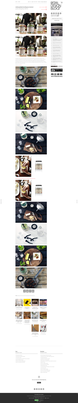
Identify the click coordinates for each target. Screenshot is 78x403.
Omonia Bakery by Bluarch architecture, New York (43, 321)
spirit (32, 295)
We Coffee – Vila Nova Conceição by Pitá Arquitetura (35, 321)
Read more (43, 396)
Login (16, 1)
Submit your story (34, 1)
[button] (29, 398)
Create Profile (56, 20)
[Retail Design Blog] (57, 6)
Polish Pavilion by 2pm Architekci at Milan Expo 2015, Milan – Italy (35, 334)
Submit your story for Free (56, 18)
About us (29, 1)
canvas (21, 295)
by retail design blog (19, 309)
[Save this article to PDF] (33, 291)
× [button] (77, 393)
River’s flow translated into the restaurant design (35, 308)
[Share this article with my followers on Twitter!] (27, 291)
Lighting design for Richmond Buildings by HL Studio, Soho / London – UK (19, 321)
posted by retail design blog (19, 8)
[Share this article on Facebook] (24, 291)
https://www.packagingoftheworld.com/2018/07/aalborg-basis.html (25, 178)
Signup (19, 1)
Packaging (26, 295)
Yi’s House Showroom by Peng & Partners (19, 307)
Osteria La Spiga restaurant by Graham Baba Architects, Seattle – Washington (27, 321)
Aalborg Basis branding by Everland (24, 7)
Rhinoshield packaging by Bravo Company (27, 308)
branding (18, 295)
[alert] (39, 398)
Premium (39, 1)
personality (29, 295)
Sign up (39, 382)
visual (34, 295)
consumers (23, 295)
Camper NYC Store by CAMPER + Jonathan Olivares (43, 308)
